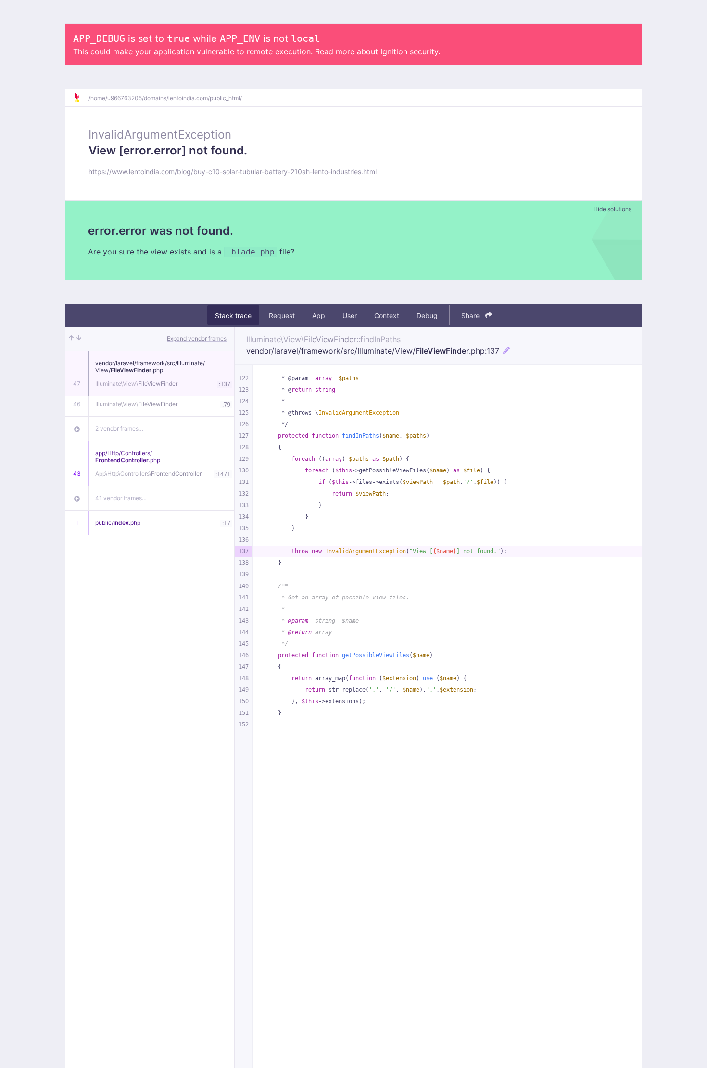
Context (386, 315)
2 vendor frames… (119, 428)
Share (471, 315)
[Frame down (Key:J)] (79, 338)
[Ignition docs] (80, 97)
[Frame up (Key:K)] (71, 338)
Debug (427, 315)
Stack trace (233, 315)
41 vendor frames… (121, 498)
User (349, 315)
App (318, 315)
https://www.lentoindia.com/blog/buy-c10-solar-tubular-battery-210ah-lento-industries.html (232, 171)
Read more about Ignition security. (377, 51)
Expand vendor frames (197, 338)
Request (282, 315)
